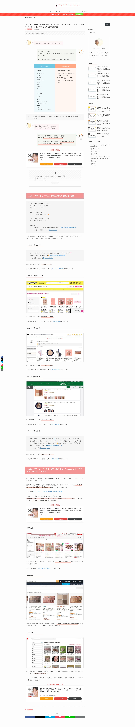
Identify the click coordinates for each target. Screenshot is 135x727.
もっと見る (55, 183)
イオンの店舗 (55, 459)
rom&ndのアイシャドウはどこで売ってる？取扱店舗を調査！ (49, 176)
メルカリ (94, 165)
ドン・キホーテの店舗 (57, 269)
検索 (107, 24)
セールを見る (79, 14)
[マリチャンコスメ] (67, 4)
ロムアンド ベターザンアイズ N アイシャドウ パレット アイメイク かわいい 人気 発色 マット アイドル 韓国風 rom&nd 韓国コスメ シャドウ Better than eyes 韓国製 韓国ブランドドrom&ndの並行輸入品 (60, 155)
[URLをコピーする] (80, 717)
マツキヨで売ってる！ (41, 180)
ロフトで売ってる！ (96, 151)
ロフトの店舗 (55, 369)
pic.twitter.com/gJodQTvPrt (54, 445)
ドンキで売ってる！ (41, 178)
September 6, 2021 (48, 258)
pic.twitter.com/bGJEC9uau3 (57, 255)
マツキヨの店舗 (56, 321)
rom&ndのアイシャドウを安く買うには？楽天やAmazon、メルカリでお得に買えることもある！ (100, 158)
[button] (30, 717)
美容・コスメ (29, 29)
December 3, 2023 (45, 448)
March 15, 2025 (53, 230)
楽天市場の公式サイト (44, 568)
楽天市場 (94, 161)
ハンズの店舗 (55, 424)
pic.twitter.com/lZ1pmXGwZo (68, 227)
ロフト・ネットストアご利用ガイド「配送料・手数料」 (48, 491)
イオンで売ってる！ (96, 154)
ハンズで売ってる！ (96, 153)
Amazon (93, 163)
